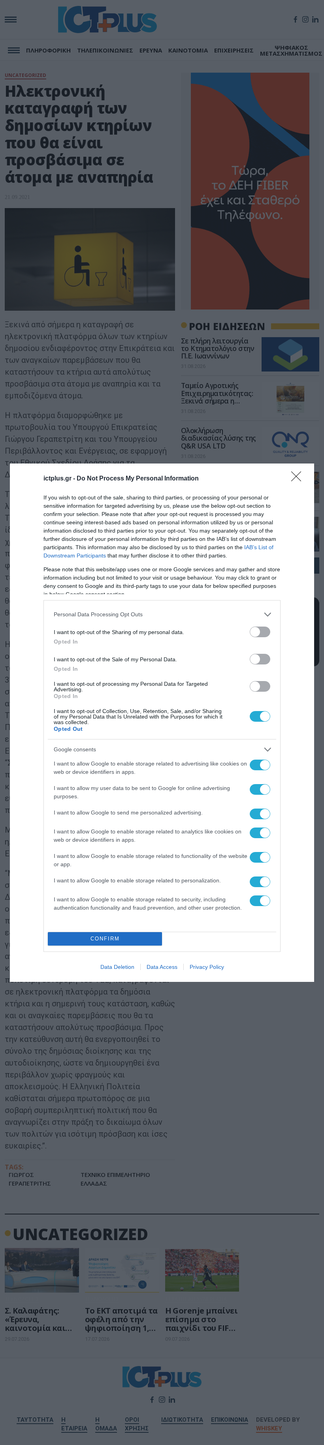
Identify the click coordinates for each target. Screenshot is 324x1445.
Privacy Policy (207, 967)
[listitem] (162, 614)
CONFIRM (105, 939)
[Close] (298, 478)
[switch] (260, 632)
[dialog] (162, 723)
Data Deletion (117, 967)
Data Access (162, 967)
